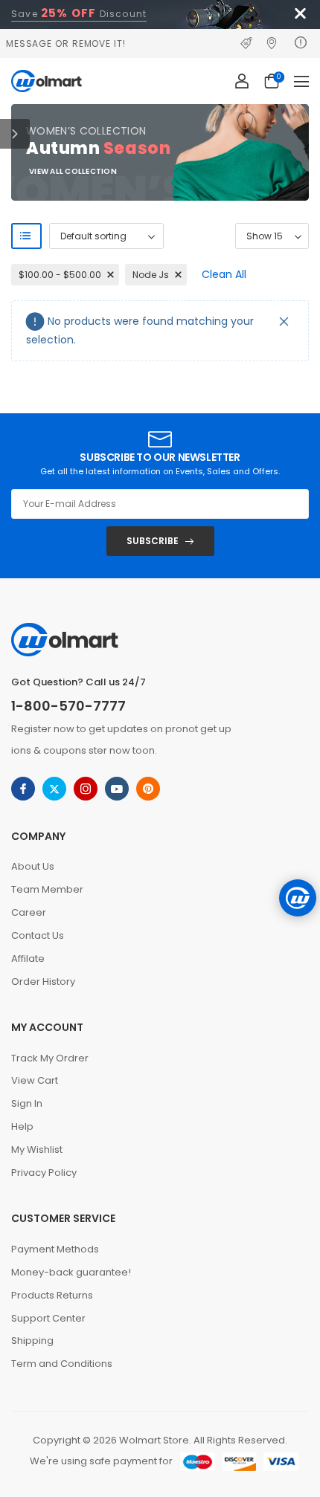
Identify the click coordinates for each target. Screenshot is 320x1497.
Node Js (150, 274)
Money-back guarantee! (71, 1272)
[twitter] (54, 789)
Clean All (224, 274)
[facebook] (23, 789)
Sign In (26, 1103)
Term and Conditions (61, 1364)
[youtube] (117, 789)
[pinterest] (148, 789)
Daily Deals (249, 43)
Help (22, 1126)
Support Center (48, 1318)
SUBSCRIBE (153, 540)
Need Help (302, 43)
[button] (301, 81)
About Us (32, 866)
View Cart (34, 1080)
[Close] (284, 321)
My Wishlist (37, 1149)
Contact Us (37, 935)
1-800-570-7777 (68, 705)
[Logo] (46, 81)
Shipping (32, 1340)
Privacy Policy (44, 1172)
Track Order (274, 43)
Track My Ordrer (50, 1058)
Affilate (28, 958)
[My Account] (241, 81)
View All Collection (73, 172)
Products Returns (52, 1295)
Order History (43, 981)
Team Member (47, 889)
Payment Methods (55, 1249)
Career (28, 912)
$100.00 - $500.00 (60, 274)
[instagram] (85, 789)
